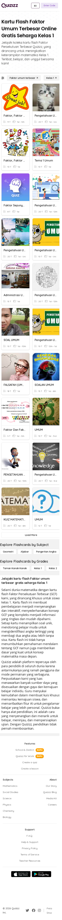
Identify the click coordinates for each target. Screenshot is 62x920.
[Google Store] (41, 874)
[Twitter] (27, 910)
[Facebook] (33, 910)
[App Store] (20, 874)
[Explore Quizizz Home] (9, 5)
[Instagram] (39, 910)
